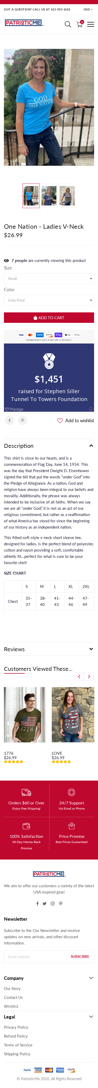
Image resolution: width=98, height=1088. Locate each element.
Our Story (12, 988)
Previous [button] (79, 676)
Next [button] (89, 676)
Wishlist (11, 1006)
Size (8, 268)
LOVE (57, 753)
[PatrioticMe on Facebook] (37, 904)
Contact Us (13, 997)
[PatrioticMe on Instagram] (53, 904)
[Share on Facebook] (9, 420)
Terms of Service (18, 1045)
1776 (8, 753)
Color (9, 289)
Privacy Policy (16, 1027)
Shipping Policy (17, 1053)
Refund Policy (16, 1036)
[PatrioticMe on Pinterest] (61, 904)
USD (87, 9)
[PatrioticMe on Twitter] (45, 904)
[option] (49, 107)
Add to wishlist (79, 420)
